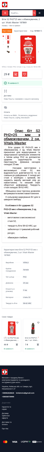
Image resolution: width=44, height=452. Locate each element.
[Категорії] (5, 13)
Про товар (7, 31)
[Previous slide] (15, 52)
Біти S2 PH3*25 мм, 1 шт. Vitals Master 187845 (31, 339)
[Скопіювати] (41, 31)
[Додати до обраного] (17, 322)
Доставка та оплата (6, 423)
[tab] (7, 31)
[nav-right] (38, 337)
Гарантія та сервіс (6, 408)
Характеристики (20, 31)
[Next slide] (38, 52)
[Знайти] (34, 13)
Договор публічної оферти (6, 415)
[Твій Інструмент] (5, 4)
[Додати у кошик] (17, 344)
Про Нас (5, 428)
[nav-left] (6, 337)
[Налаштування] (39, 13)
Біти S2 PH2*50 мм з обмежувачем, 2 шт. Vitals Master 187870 (11, 339)
